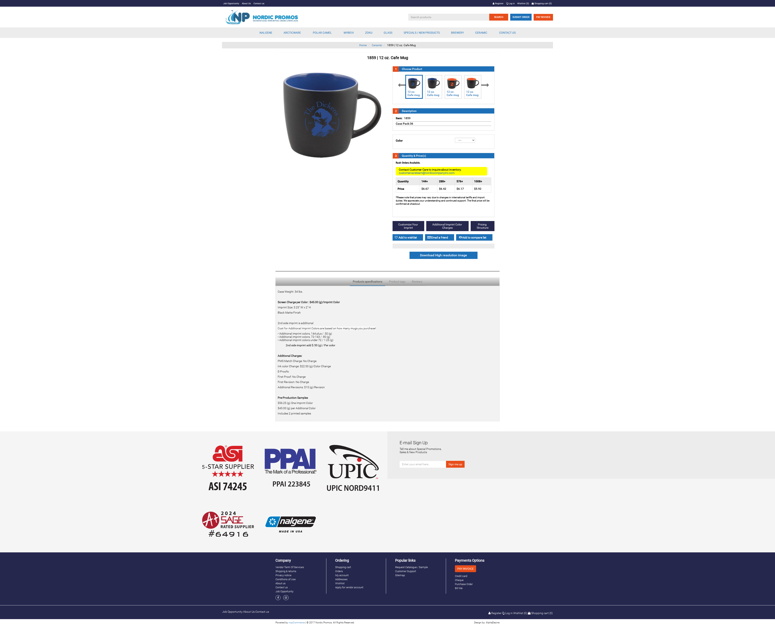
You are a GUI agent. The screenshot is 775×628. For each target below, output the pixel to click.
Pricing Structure (482, 226)
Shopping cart (343, 567)
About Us (246, 3)
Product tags (397, 281)
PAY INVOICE (543, 17)
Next (485, 85)
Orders (339, 571)
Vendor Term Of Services (289, 567)
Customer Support (405, 571)
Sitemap (400, 575)
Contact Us (507, 32)
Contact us (258, 3)
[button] (266, 32)
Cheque (459, 580)
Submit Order (520, 17)
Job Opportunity (231, 3)
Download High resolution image (443, 255)
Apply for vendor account (349, 587)
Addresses (341, 579)
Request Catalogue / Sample (411, 567)
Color (399, 140)
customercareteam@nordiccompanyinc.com (427, 172)
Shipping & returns (285, 571)
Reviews (417, 281)
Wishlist (340, 583)
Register (499, 3)
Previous (402, 85)
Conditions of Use (285, 579)
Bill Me (459, 588)
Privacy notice (283, 575)
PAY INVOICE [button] (465, 568)
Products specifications (367, 281)
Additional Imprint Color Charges (447, 226)
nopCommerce (297, 622)
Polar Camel (322, 32)
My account (342, 575)
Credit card (461, 576)
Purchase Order (464, 584)
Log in (511, 3)
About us (280, 583)
